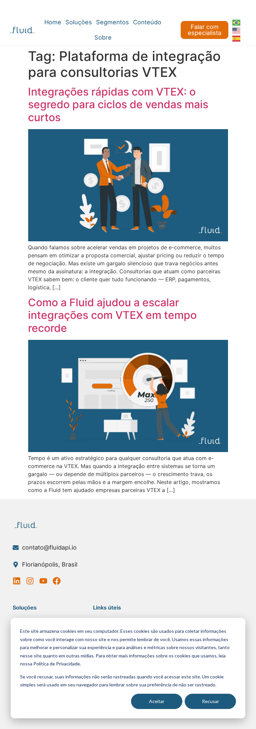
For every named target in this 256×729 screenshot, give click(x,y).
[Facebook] (57, 581)
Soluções (78, 22)
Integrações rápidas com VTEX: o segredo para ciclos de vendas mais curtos (118, 104)
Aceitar (156, 701)
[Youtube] (43, 581)
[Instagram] (30, 581)
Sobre (103, 37)
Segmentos (112, 22)
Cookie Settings (25, 7)
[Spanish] (236, 38)
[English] (236, 30)
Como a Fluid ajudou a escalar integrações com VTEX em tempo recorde (112, 315)
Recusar (210, 701)
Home (52, 22)
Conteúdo (147, 22)
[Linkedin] (17, 581)
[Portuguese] (236, 22)
